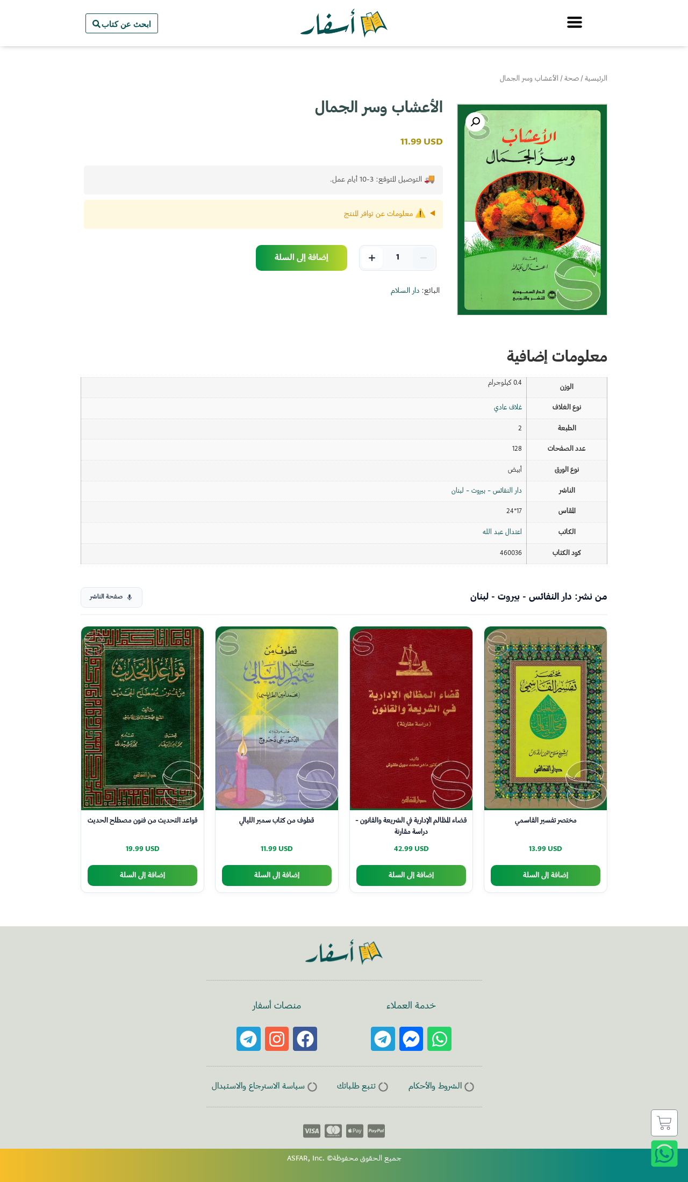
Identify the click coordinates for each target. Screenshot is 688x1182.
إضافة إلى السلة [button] (545, 875)
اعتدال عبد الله (502, 532)
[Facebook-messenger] (411, 1039)
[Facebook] (305, 1039)
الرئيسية (596, 79)
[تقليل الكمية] (423, 258)
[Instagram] (277, 1039)
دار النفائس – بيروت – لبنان (487, 491)
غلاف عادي (508, 408)
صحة (571, 79)
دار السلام (405, 291)
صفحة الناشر (106, 597)
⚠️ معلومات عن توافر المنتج (385, 214)
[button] (475, 122)
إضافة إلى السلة (301, 258)
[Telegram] (383, 1039)
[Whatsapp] (439, 1039)
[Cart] (664, 1122)
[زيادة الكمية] (372, 258)
